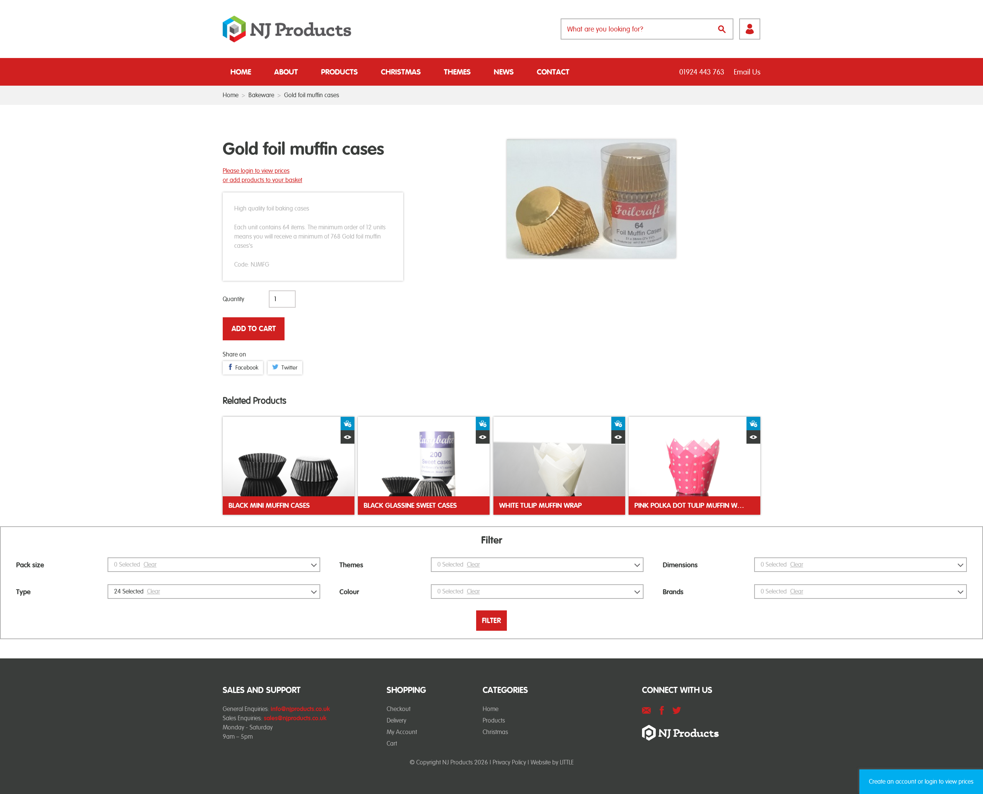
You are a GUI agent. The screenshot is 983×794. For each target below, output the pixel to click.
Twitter (289, 367)
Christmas (401, 71)
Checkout (398, 709)
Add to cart (254, 328)
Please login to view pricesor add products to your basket (262, 175)
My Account (402, 732)
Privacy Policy (509, 762)
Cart (392, 743)
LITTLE (567, 762)
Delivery (396, 720)
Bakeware (261, 95)
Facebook (246, 367)
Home (240, 71)
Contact (553, 71)
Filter (491, 620)
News (504, 71)
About (286, 71)
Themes (457, 71)
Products (339, 71)
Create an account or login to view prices (921, 781)
